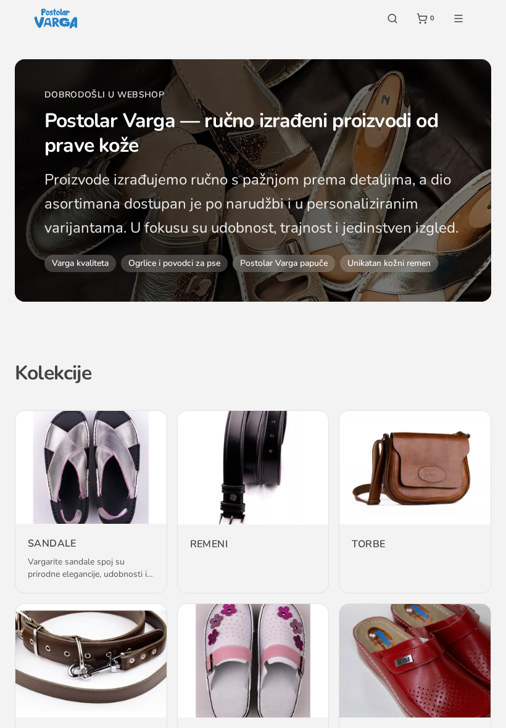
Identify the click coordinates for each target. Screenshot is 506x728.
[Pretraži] (392, 18)
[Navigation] (458, 18)
